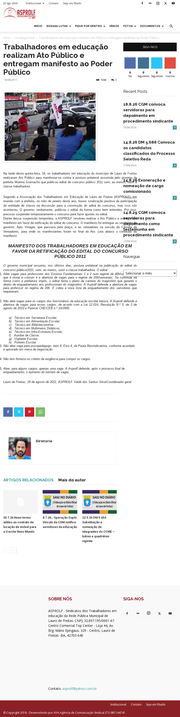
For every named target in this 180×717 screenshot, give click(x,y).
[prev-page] (6, 550)
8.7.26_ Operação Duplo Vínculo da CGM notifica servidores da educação (60, 522)
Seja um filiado (72, 3)
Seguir (143, 59)
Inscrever (170, 59)
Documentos (150, 26)
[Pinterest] (29, 412)
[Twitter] (165, 3)
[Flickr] (150, 3)
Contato (54, 3)
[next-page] (14, 550)
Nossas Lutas (57, 26)
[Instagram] (157, 3)
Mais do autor (72, 480)
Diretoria (44, 440)
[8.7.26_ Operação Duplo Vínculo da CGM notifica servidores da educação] (60, 502)
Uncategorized (24, 38)
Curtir (130, 59)
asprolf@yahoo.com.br (79, 688)
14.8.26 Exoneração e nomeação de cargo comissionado (144, 186)
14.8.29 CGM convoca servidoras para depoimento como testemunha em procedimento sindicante (148, 223)
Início (38, 26)
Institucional (33, 3)
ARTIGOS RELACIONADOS (28, 480)
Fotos (128, 26)
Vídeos (114, 26)
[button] (171, 26)
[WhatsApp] (40, 412)
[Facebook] (142, 3)
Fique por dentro (88, 26)
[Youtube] (173, 3)
